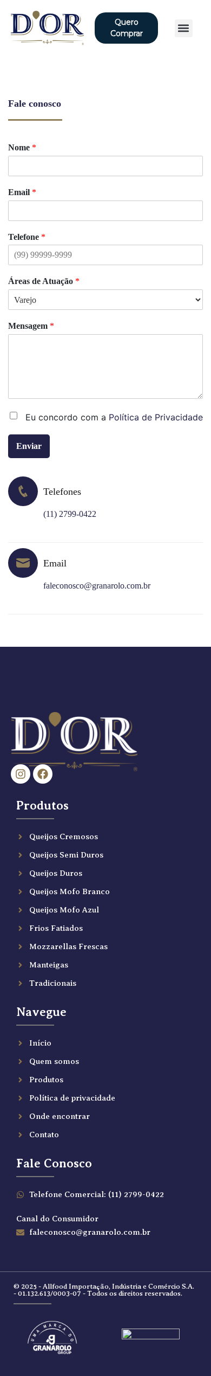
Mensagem (31, 325)
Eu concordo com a (114, 417)
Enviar (29, 446)
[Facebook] (42, 774)
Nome (22, 147)
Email (22, 192)
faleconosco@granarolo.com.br (96, 585)
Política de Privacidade (156, 417)
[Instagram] (20, 774)
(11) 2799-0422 (69, 513)
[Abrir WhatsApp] (184, 1348)
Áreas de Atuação (44, 281)
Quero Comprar (126, 27)
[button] (184, 28)
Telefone (26, 236)
